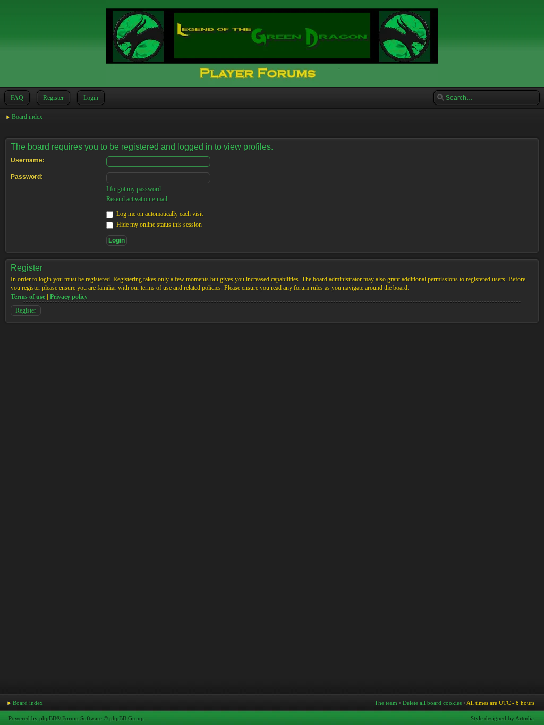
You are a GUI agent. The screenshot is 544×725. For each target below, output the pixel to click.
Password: (27, 176)
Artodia (524, 718)
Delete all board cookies (432, 703)
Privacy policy (69, 296)
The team (386, 703)
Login (90, 97)
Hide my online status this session (158, 224)
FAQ (17, 97)
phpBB (47, 718)
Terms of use (28, 296)
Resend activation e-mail (136, 199)
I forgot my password (133, 189)
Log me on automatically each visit (159, 214)
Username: (28, 160)
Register (53, 97)
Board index (27, 116)
